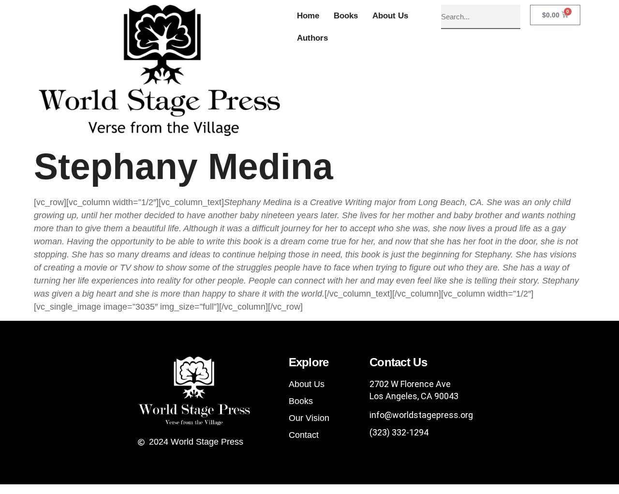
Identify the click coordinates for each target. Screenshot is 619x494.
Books (346, 15)
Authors (312, 38)
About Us (390, 15)
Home (308, 15)
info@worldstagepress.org (421, 415)
